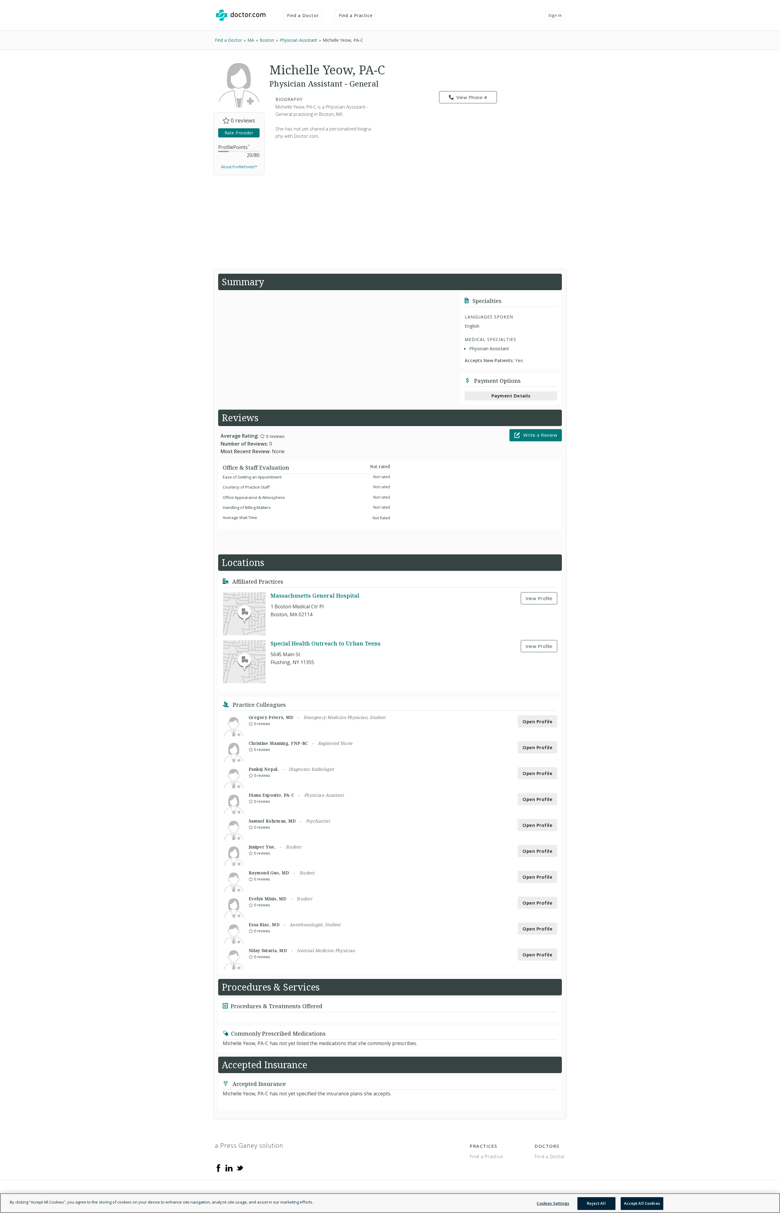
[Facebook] (218, 1167)
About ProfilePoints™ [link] (239, 166)
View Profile (539, 598)
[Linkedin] (229, 1167)
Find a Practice (356, 15)
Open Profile (537, 721)
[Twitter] (239, 1167)
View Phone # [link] (471, 97)
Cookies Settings (553, 1203)
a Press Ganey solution (249, 1145)
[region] (390, 1203)
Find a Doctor (303, 15)
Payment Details (511, 396)
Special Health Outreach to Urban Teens (326, 643)
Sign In (555, 15)
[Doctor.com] (241, 15)
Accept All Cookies (642, 1203)
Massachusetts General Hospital (315, 595)
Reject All (596, 1203)
